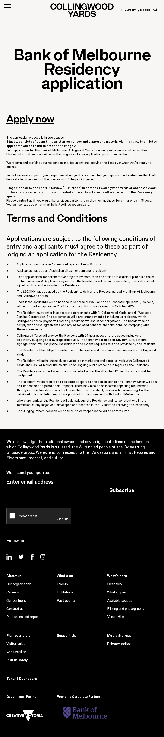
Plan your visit (18, 635)
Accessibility (16, 652)
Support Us (66, 635)
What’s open (116, 592)
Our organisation (18, 584)
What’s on (65, 576)
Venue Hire (115, 617)
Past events (66, 600)
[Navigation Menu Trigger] (7, 6)
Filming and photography (125, 609)
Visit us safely (17, 660)
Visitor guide (15, 643)
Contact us (14, 609)
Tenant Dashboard (21, 678)
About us (14, 576)
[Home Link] (82, 10)
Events (62, 584)
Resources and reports (23, 617)
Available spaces (119, 600)
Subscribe (121, 490)
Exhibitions (65, 592)
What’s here (117, 576)
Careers (12, 592)
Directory (114, 584)
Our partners (16, 600)
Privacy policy (119, 643)
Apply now (30, 119)
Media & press (119, 635)
